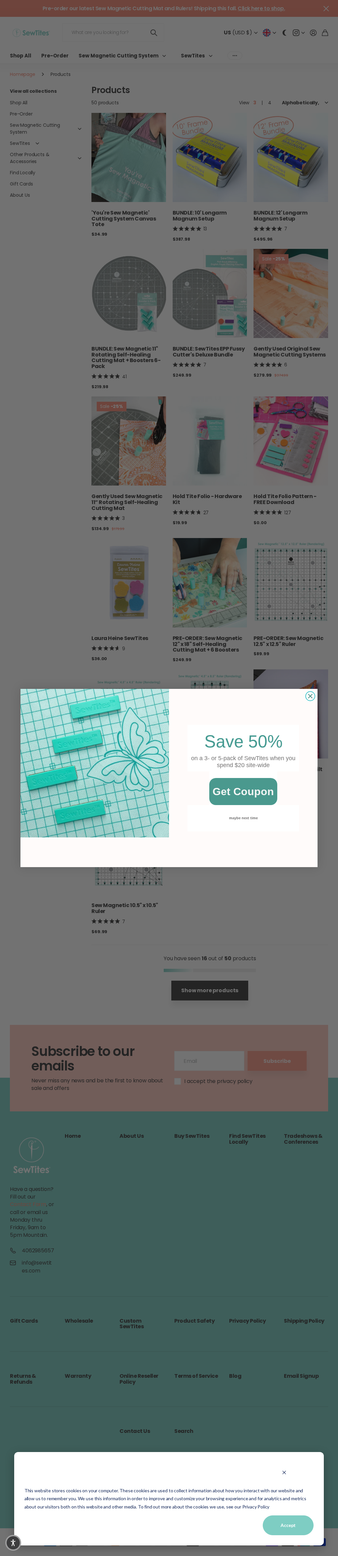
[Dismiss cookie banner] (284, 1472)
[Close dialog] (310, 696)
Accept (288, 1525)
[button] (13, 1543)
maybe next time (243, 818)
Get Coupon (243, 791)
